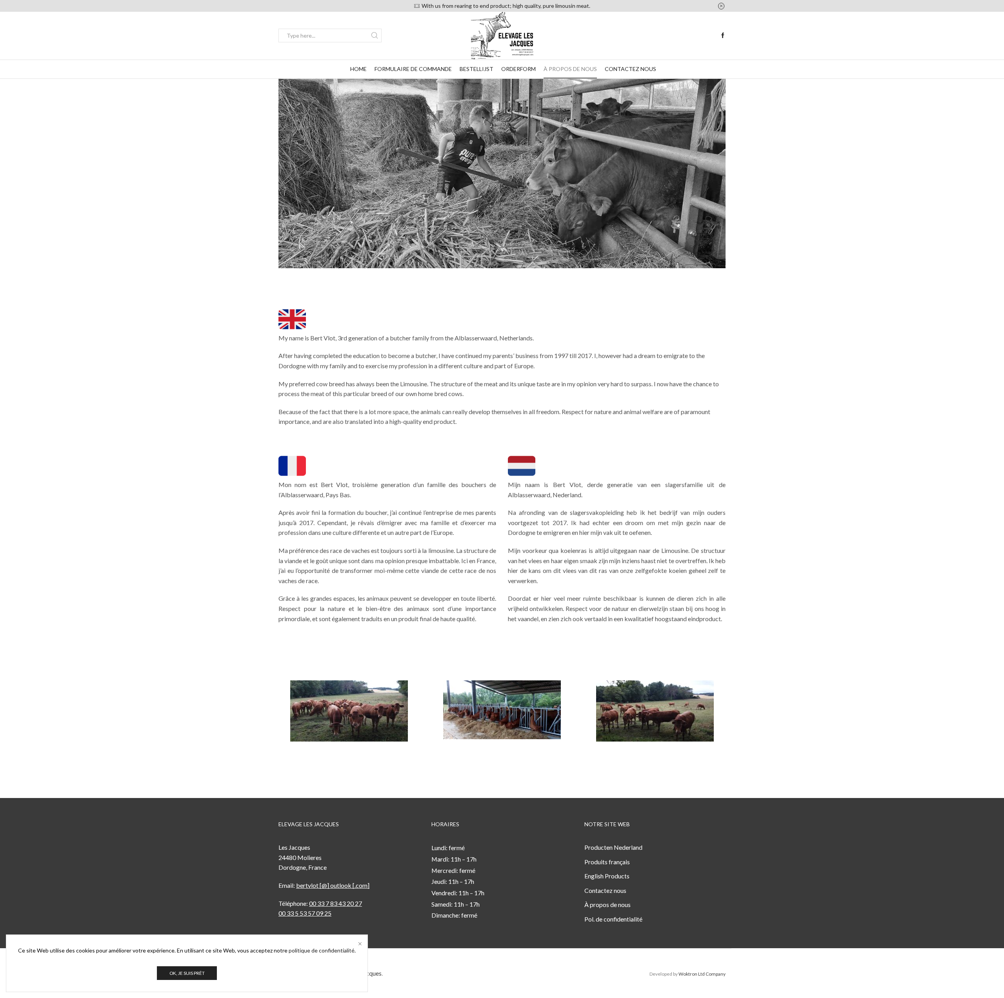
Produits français (607, 861)
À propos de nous (570, 68)
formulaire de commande (413, 68)
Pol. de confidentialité (613, 919)
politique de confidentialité (322, 950)
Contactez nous (630, 68)
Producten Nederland (613, 847)
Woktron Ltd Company (702, 974)
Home (358, 68)
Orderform (518, 68)
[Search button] (374, 35)
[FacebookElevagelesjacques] (723, 36)
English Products (606, 876)
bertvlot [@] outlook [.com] (332, 885)
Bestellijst (476, 68)
